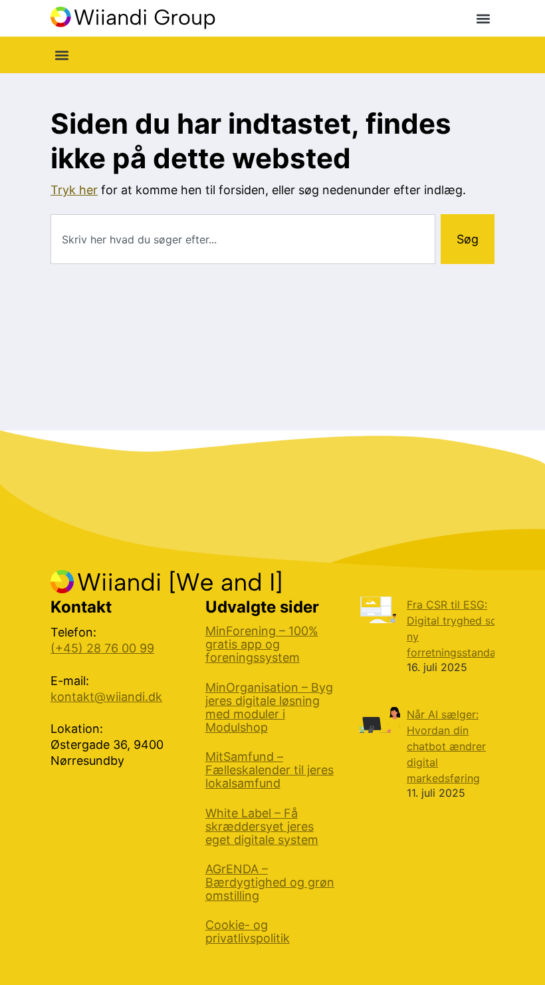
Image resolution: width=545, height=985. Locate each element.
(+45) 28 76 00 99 (102, 648)
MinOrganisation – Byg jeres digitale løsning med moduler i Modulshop (269, 707)
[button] (483, 18)
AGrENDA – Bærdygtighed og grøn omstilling (269, 883)
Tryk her (74, 190)
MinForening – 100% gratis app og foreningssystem (261, 644)
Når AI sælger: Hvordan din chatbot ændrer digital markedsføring (446, 746)
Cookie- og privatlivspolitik (247, 931)
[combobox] (243, 239)
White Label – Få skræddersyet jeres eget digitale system (261, 827)
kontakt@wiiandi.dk (106, 697)
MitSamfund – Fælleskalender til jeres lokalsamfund (269, 770)
